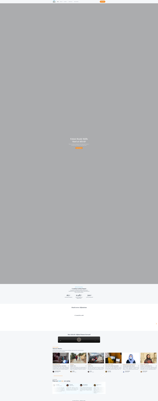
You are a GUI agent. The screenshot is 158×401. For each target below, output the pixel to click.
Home (58, 1)
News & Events (76, 1)
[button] (65, 2)
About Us (61, 1)
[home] (54, 1)
